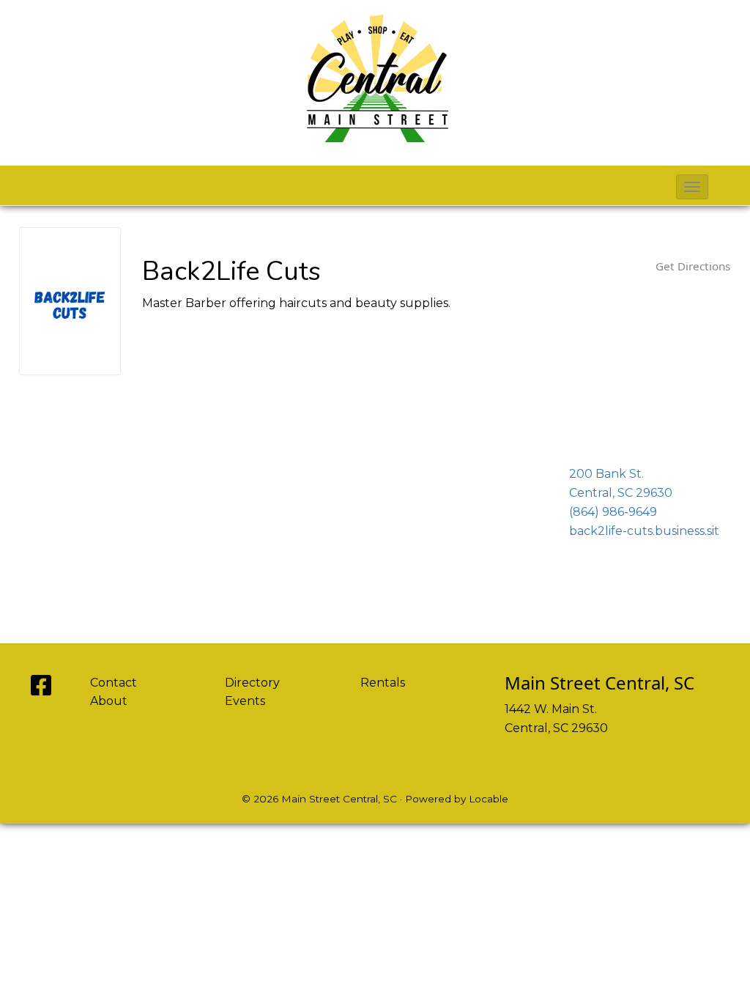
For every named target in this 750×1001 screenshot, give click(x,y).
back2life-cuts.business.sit (644, 531)
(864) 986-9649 (613, 512)
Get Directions (693, 266)
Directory (252, 683)
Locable (488, 799)
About (108, 701)
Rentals (382, 683)
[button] (692, 186)
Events (245, 701)
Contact (113, 683)
